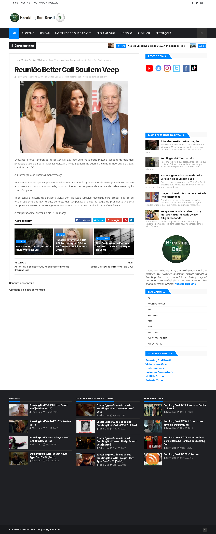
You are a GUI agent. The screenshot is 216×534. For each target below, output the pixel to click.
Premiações (163, 33)
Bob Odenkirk (103, 238)
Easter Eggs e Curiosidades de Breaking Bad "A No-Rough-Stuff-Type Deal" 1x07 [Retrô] (116, 458)
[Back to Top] (205, 530)
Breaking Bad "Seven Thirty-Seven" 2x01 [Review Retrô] (49, 439)
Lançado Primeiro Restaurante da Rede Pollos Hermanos (183, 195)
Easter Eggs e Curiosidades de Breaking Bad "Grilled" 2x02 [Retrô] (117, 423)
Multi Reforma (154, 376)
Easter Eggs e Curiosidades (73, 33)
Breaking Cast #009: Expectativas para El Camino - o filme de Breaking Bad (184, 441)
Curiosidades (194, 46)
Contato (26, 3)
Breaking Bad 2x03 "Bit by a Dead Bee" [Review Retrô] (48, 406)
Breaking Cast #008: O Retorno (182, 454)
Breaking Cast (106, 33)
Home (17, 60)
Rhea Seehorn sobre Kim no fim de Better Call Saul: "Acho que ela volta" (113, 246)
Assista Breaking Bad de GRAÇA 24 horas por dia (145, 45)
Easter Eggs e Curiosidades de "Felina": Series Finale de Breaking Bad (183, 177)
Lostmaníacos (154, 368)
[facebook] (192, 3)
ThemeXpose (28, 529)
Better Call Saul (29, 60)
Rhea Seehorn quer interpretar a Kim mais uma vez (33, 248)
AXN (150, 326)
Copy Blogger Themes (49, 529)
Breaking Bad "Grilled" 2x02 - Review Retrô (50, 423)
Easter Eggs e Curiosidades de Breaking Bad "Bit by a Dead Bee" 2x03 (115, 408)
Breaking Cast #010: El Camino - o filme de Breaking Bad (183, 423)
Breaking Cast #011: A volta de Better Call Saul (185, 406)
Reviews (45, 33)
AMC (150, 309)
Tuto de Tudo (154, 380)
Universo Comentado (159, 372)
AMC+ (151, 321)
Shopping (28, 33)
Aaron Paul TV (155, 343)
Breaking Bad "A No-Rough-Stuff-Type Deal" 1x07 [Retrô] (49, 455)
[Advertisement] (145, 17)
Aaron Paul (153, 332)
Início (16, 3)
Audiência (144, 33)
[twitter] (197, 3)
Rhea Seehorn (71, 60)
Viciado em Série (156, 364)
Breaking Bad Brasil (158, 360)
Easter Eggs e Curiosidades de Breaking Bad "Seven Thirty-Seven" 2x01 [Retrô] (117, 441)
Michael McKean (45, 60)
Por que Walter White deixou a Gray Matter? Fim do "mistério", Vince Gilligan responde (181, 215)
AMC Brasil (153, 315)
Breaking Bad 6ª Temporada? (177, 158)
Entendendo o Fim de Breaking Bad (180, 141)
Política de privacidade (45, 3)
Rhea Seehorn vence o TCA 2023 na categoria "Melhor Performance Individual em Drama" (71, 245)
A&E (150, 298)
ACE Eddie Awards (156, 303)
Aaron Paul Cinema (157, 338)
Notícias (126, 33)
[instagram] (201, 3)
